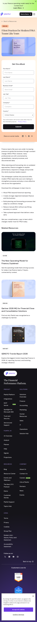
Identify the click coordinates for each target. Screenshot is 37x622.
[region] (18, 606)
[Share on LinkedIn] (23, 136)
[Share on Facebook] (29, 136)
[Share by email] (32, 136)
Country (6, 111)
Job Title (6, 94)
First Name (6, 69)
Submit (18, 127)
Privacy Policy (22, 121)
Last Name (6, 77)
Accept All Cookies (18, 609)
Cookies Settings (18, 615)
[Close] (33, 596)
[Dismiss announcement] (35, 1)
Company (6, 102)
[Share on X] (26, 136)
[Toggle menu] (34, 14)
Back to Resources (10, 21)
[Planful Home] (16, 373)
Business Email (8, 85)
